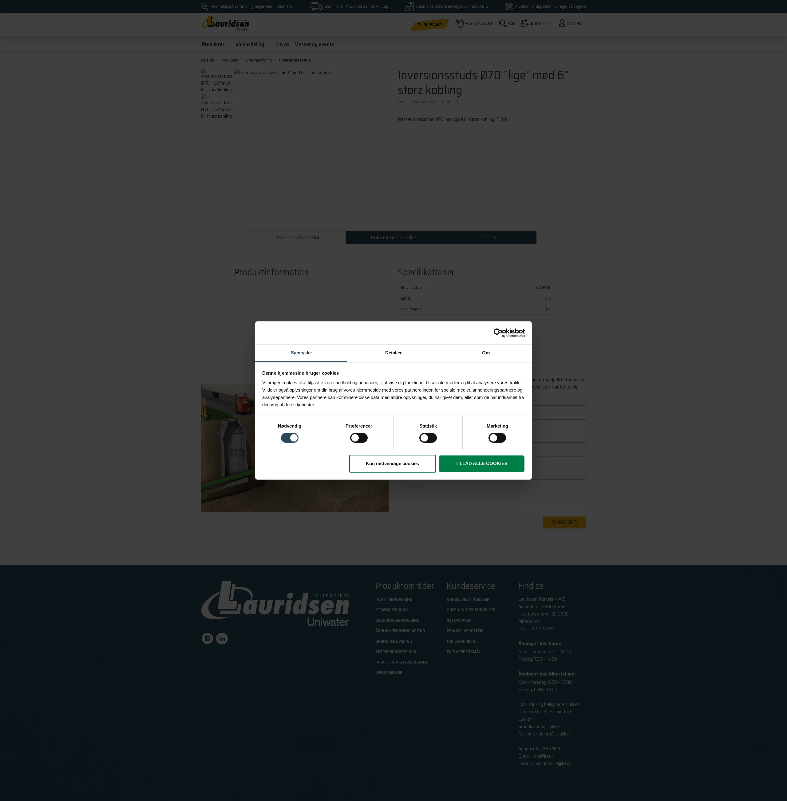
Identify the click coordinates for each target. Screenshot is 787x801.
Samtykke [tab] (301, 352)
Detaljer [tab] (393, 352)
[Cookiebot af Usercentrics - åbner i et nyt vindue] (498, 332)
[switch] (359, 438)
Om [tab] (486, 352)
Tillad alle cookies (482, 463)
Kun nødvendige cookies (392, 463)
